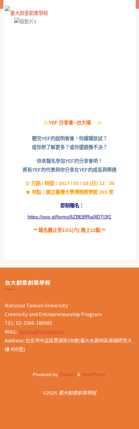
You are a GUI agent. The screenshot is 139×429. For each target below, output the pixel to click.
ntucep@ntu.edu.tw (41, 331)
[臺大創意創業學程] (26, 10)
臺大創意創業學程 (71, 10)
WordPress (93, 374)
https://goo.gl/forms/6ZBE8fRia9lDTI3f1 (69, 216)
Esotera (67, 374)
